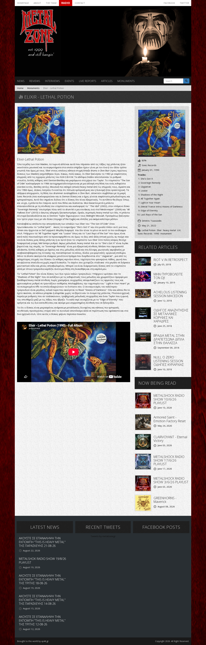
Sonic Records (145, 233)
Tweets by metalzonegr (103, 536)
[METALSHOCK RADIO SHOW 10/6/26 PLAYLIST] (143, 400)
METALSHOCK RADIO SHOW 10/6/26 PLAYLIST (169, 399)
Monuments (126, 81)
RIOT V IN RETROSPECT (171, 259)
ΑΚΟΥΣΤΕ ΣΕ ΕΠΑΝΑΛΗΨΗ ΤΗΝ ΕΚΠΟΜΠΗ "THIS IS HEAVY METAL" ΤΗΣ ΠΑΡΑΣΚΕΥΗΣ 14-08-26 (42, 600)
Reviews (34, 81)
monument (166, 233)
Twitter (184, 3)
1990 (156, 233)
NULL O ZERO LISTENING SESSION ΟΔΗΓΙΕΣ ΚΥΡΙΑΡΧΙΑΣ (169, 361)
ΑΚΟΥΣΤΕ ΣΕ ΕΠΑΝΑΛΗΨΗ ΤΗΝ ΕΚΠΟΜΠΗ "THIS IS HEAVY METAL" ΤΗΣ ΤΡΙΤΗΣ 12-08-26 (42, 620)
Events (69, 81)
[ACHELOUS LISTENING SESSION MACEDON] (143, 293)
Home (20, 88)
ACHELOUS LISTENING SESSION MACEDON (170, 294)
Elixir (159, 230)
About (37, 3)
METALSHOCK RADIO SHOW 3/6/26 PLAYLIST (171, 480)
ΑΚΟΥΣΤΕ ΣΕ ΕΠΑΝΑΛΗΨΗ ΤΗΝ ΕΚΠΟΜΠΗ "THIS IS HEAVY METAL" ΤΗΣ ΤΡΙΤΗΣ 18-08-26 (42, 579)
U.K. (179, 230)
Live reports (87, 81)
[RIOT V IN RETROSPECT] (143, 260)
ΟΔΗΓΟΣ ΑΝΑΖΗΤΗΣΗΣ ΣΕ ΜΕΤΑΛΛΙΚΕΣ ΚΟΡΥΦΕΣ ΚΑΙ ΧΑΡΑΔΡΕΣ (171, 315)
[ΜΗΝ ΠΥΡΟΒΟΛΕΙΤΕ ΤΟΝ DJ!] (143, 276)
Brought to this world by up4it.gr (33, 641)
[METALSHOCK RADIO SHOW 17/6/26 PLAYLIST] (143, 461)
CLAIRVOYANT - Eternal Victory (170, 439)
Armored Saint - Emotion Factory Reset (170, 419)
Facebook (169, 3)
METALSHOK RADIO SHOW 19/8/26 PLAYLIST (42, 561)
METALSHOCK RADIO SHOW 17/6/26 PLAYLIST (169, 460)
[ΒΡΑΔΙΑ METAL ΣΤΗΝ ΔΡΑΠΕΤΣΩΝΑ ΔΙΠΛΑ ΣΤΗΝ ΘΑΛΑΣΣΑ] (143, 336)
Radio (65, 3)
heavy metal (169, 230)
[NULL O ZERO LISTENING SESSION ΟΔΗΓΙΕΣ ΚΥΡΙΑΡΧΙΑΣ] (143, 361)
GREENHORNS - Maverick (165, 500)
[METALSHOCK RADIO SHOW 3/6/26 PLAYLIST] (143, 482)
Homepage (23, 3)
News (20, 81)
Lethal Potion (148, 230)
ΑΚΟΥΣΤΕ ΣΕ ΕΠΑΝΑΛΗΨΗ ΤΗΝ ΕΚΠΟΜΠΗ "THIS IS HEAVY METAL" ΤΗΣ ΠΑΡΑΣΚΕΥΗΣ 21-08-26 (42, 542)
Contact (80, 3)
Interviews (52, 81)
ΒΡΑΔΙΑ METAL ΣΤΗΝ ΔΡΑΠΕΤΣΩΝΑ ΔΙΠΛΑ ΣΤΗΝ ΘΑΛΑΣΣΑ (169, 339)
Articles (107, 81)
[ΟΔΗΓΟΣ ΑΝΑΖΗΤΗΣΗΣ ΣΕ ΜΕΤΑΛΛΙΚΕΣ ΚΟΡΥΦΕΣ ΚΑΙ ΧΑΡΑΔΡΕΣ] (143, 312)
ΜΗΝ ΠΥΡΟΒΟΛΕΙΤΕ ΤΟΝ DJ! (168, 276)
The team (51, 3)
